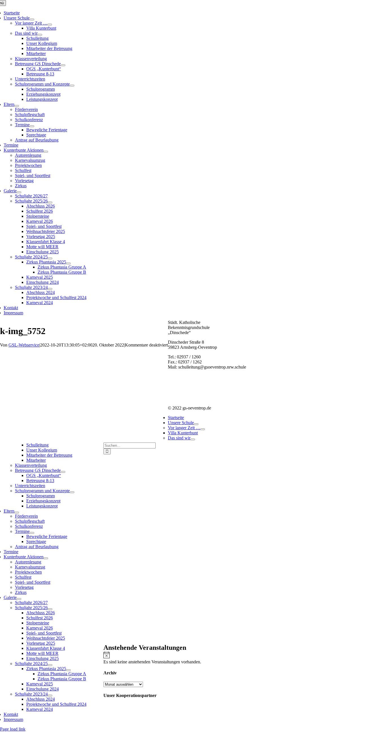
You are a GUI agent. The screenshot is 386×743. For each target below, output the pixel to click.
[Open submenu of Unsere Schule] (32, 19)
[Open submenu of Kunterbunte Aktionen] (46, 151)
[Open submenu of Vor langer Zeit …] (49, 24)
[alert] (244, 658)
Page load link (12, 729)
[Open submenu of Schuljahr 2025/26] (50, 202)
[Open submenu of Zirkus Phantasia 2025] (68, 263)
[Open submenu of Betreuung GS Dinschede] (63, 65)
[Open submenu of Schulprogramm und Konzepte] (72, 85)
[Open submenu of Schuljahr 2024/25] (50, 258)
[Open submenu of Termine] (32, 126)
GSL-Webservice (23, 345)
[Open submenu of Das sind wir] (40, 35)
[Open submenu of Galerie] (19, 192)
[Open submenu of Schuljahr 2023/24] (50, 289)
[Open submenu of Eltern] (16, 106)
